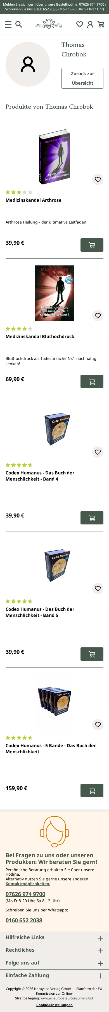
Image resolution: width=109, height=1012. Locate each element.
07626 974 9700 (91, 4)
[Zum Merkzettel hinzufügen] (97, 179)
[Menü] (8, 24)
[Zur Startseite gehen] (54, 23)
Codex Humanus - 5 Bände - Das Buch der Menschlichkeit (51, 748)
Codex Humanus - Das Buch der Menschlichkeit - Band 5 (40, 612)
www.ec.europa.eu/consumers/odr (67, 998)
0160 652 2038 (46, 9)
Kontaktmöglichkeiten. (28, 883)
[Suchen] (18, 24)
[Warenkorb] (101, 24)
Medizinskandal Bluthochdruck (40, 336)
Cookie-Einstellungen (54, 1005)
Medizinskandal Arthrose (33, 200)
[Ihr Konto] (90, 24)
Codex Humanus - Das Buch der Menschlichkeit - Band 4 (40, 476)
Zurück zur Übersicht (82, 78)
